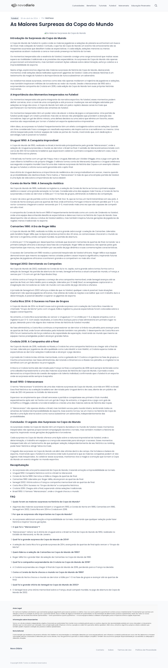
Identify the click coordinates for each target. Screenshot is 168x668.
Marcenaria (124, 5)
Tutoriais (103, 5)
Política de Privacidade (146, 650)
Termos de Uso (124, 650)
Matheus (49, 18)
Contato (100, 650)
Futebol (112, 5)
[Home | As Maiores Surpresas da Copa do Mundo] (27, 5)
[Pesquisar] (156, 5)
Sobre (111, 650)
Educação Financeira (140, 5)
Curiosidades (78, 5)
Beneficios (91, 5)
